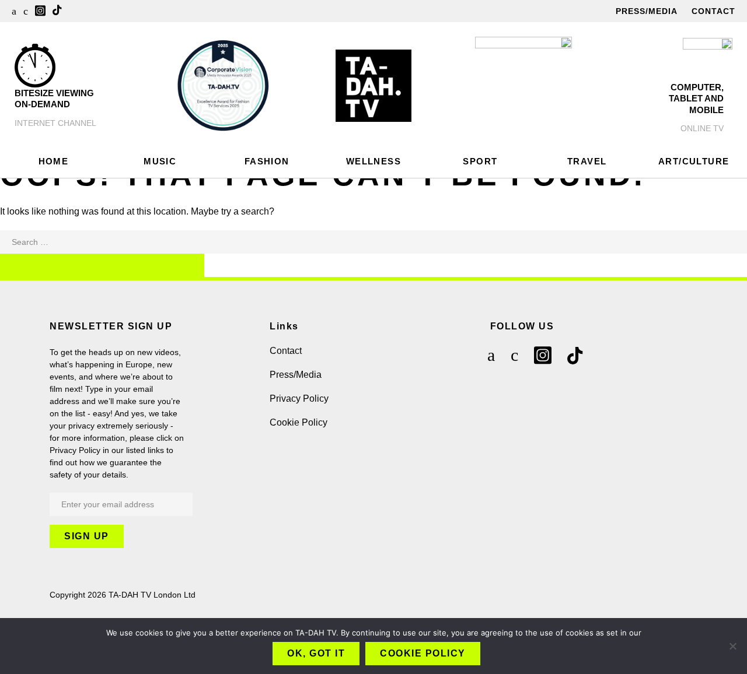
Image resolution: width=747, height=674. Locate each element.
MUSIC (160, 161)
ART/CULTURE (693, 161)
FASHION (267, 161)
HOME (54, 161)
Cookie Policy (298, 422)
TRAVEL (586, 161)
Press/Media (647, 11)
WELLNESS (373, 161)
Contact (713, 11)
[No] (732, 646)
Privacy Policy (299, 398)
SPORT (480, 161)
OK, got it (316, 653)
